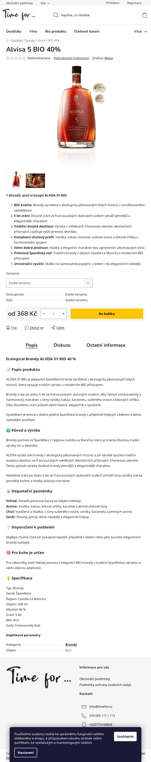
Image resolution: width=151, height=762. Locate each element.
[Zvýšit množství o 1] (63, 314)
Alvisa (108, 58)
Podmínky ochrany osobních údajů (105, 685)
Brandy (71, 644)
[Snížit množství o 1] (44, 314)
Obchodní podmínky (19, 3)
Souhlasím (125, 736)
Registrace (134, 3)
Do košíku (107, 314)
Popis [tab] (32, 345)
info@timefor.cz (100, 706)
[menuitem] (13, 31)
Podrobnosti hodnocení (71, 58)
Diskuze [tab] (62, 345)
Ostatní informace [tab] (105, 345)
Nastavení (26, 752)
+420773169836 (100, 724)
